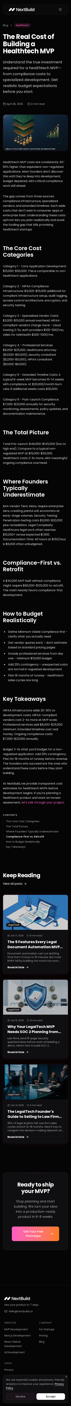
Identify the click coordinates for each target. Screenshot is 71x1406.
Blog (5, 25)
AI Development (14, 1352)
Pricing (43, 1335)
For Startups (46, 1329)
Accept (51, 1396)
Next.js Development (17, 1335)
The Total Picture (17, 826)
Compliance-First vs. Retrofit (25, 836)
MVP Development (16, 1329)
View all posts (12, 884)
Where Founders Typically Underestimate (32, 831)
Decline (20, 1396)
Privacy (8, 1370)
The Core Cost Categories (22, 821)
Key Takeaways (15, 847)
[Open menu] (60, 9)
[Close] (66, 1376)
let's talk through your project (42, 802)
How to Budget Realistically (23, 842)
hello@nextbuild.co (21, 1311)
